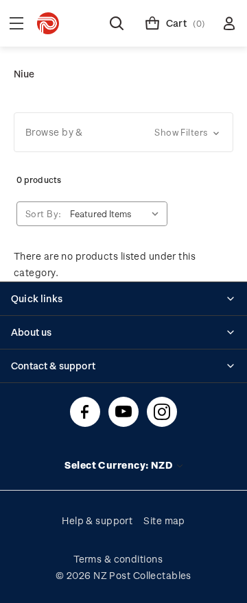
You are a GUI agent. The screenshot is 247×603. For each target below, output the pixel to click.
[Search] (116, 23)
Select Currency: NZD (119, 465)
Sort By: (43, 213)
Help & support (97, 520)
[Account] (229, 23)
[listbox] (117, 213)
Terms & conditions (118, 559)
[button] (123, 132)
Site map (164, 520)
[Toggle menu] (16, 23)
